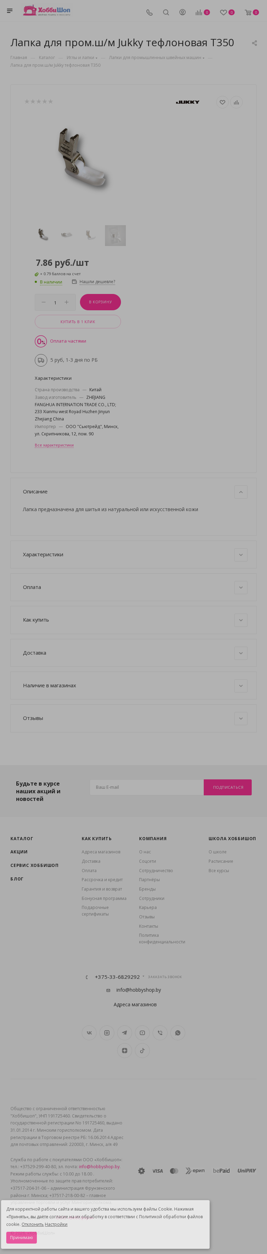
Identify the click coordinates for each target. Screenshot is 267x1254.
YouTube (142, 1032)
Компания (153, 839)
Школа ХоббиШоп (232, 839)
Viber (160, 1032)
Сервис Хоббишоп (34, 865)
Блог (17, 879)
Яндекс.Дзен (124, 1050)
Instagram (106, 1032)
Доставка (91, 861)
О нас (145, 852)
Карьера (148, 907)
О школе (218, 852)
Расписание (221, 861)
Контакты (148, 926)
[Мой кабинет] (182, 13)
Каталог (21, 839)
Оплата (89, 871)
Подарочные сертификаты (95, 910)
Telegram (124, 1032)
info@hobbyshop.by (138, 990)
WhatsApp (177, 1032)
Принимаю (21, 1237)
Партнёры (149, 880)
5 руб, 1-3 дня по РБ (74, 359)
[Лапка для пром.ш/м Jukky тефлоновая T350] (79, 164)
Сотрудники (151, 898)
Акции (19, 852)
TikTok (142, 1050)
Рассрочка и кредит (102, 880)
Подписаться (228, 787)
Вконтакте (89, 1032)
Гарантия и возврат (102, 889)
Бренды (147, 889)
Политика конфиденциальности (162, 938)
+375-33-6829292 (117, 977)
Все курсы (219, 871)
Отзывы (147, 917)
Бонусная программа (104, 898)
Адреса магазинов (101, 852)
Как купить (97, 839)
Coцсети (147, 861)
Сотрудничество (156, 871)
